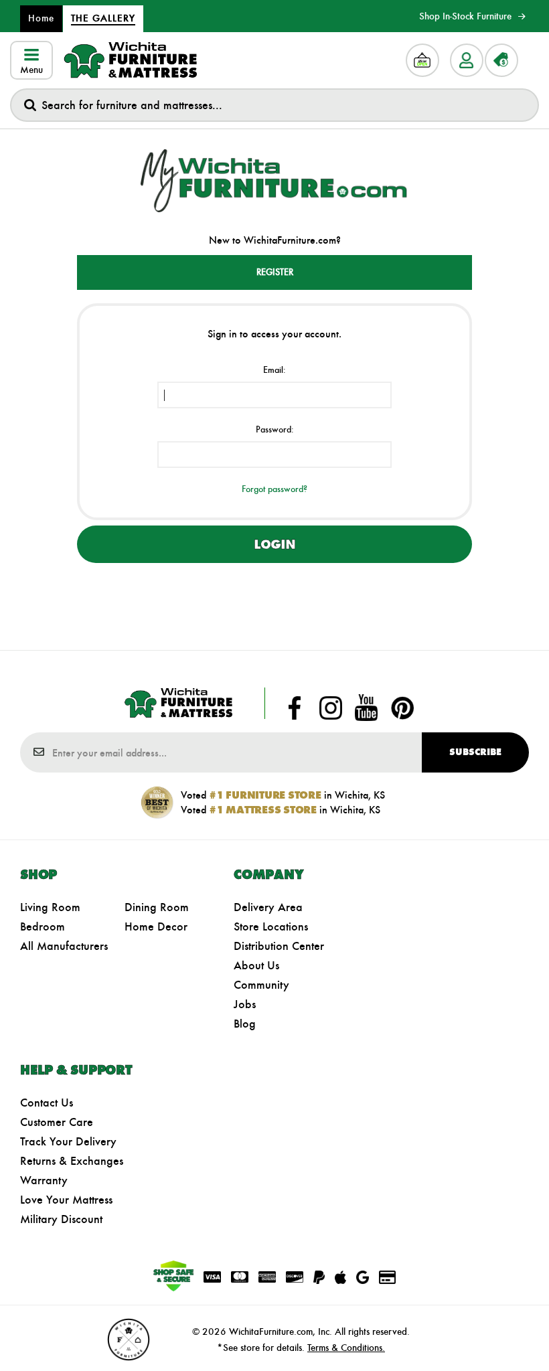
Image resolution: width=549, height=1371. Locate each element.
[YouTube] (366, 707)
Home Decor (156, 926)
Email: (274, 370)
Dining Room (157, 907)
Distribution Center (279, 946)
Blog (245, 1023)
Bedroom (42, 926)
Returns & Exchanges (71, 1160)
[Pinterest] (402, 707)
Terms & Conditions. (346, 1348)
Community (261, 984)
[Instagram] (330, 707)
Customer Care (56, 1122)
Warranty (44, 1180)
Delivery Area (268, 907)
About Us (256, 965)
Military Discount (61, 1219)
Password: (275, 429)
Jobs (245, 1004)
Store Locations (271, 926)
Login (274, 544)
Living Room (50, 907)
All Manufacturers (64, 946)
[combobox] (274, 105)
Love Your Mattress (66, 1199)
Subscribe (475, 752)
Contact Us (46, 1102)
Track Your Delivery (68, 1141)
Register (274, 272)
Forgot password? (274, 489)
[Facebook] (294, 707)
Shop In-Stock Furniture (465, 16)
